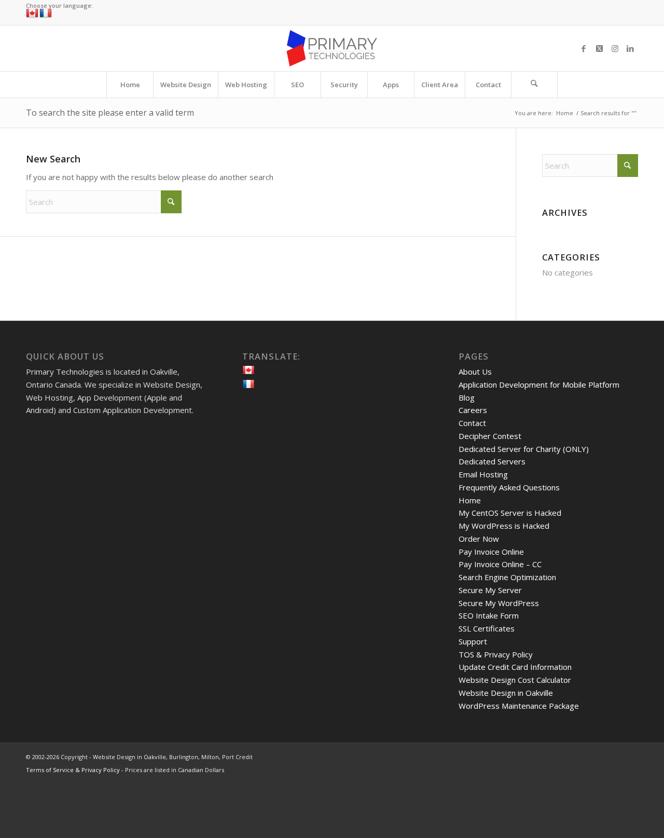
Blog (467, 397)
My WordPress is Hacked (504, 525)
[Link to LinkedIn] (630, 48)
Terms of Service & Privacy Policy (73, 770)
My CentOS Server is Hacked (510, 512)
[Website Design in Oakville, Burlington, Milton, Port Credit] (331, 48)
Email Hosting (483, 474)
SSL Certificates (487, 628)
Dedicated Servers (492, 461)
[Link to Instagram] (614, 48)
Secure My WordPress (499, 603)
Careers (473, 410)
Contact (472, 423)
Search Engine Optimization (507, 577)
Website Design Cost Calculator (515, 680)
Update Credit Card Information (515, 667)
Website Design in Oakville (506, 693)
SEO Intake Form (489, 615)
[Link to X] (599, 48)
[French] (45, 13)
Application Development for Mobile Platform (539, 384)
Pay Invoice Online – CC (500, 564)
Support (473, 641)
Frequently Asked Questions (509, 487)
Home (470, 500)
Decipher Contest (490, 436)
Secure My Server (490, 590)
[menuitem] (129, 85)
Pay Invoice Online (491, 551)
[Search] (534, 85)
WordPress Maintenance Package (519, 705)
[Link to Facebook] (583, 48)
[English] (32, 13)
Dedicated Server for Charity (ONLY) (524, 449)
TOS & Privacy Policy (496, 654)
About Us (475, 371)
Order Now (479, 538)
